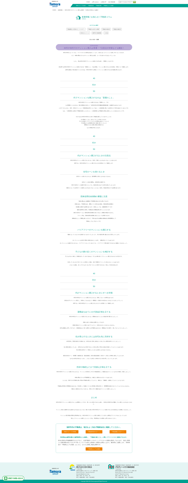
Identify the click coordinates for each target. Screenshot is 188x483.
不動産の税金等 (106, 29)
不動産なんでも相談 (108, 5)
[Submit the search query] (134, 2)
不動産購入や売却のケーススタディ (76, 29)
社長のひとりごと (84, 33)
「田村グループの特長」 (70, 432)
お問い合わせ (95, 2)
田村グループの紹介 (81, 5)
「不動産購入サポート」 (118, 432)
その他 (106, 33)
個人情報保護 (111, 2)
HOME (88, 2)
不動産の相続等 (117, 29)
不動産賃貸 (91, 5)
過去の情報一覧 (93, 39)
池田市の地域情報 (96, 33)
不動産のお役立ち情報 (93, 29)
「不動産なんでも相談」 (94, 449)
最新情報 (60, 10)
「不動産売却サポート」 (94, 432)
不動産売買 (98, 5)
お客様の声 (103, 2)
